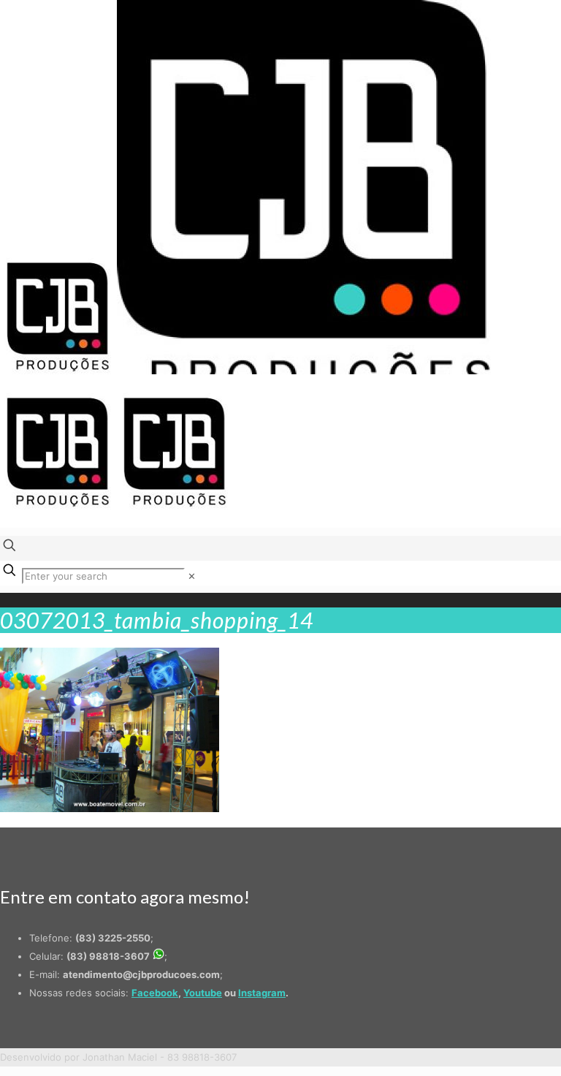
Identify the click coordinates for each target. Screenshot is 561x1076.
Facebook (154, 993)
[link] (192, 576)
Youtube (202, 993)
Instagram (262, 993)
